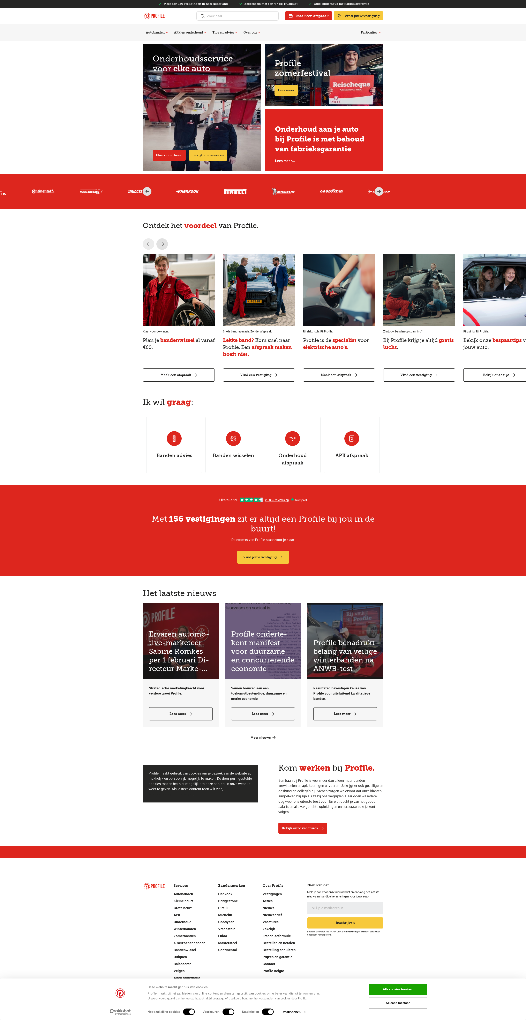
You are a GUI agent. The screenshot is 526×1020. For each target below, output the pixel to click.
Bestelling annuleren (279, 949)
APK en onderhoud (188, 32)
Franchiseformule (277, 935)
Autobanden (155, 32)
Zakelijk (269, 928)
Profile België (273, 970)
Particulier (369, 32)
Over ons (250, 32)
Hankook (225, 893)
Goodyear (226, 921)
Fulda (222, 935)
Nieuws (269, 907)
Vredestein (226, 928)
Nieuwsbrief (272, 914)
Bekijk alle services (208, 155)
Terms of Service (369, 931)
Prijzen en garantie (277, 956)
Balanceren (182, 963)
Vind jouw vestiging (362, 16)
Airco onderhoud (187, 977)
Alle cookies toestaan (398, 989)
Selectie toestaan (398, 1003)
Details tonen (291, 1012)
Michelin (225, 914)
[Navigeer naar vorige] (148, 244)
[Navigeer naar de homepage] (154, 16)
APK (177, 914)
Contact (269, 963)
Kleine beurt (183, 900)
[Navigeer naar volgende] (162, 244)
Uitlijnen (180, 956)
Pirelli (223, 907)
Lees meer (286, 90)
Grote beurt (183, 907)
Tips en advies (223, 32)
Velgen (179, 970)
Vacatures (271, 921)
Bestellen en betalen (279, 942)
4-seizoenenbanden (189, 942)
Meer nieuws (260, 737)
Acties (268, 900)
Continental (227, 949)
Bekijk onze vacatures (300, 828)
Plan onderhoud (169, 155)
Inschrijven (345, 923)
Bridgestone (228, 900)
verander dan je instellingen (171, 794)
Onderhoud (182, 921)
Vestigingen (272, 893)
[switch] (228, 1011)
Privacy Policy (351, 931)
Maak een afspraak (312, 16)
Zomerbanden (185, 935)
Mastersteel (227, 942)
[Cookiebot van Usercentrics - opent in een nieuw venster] (120, 1012)
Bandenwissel (185, 949)
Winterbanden (185, 928)
